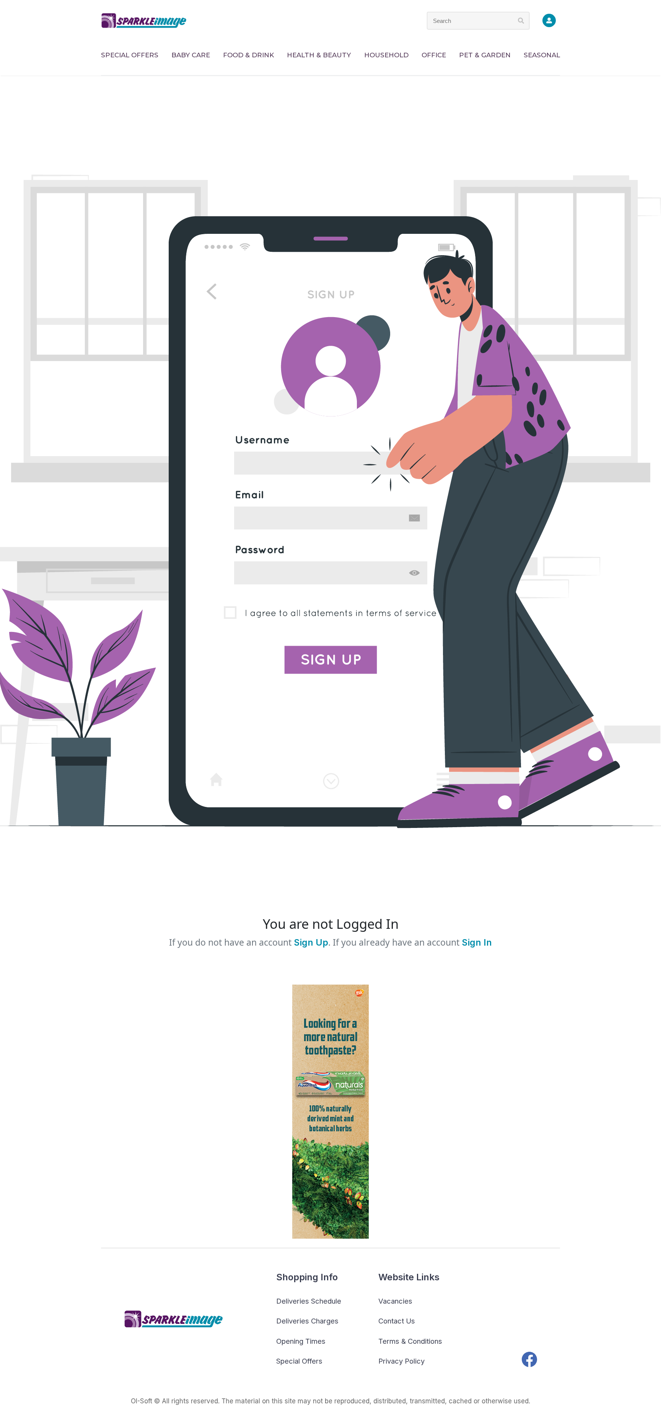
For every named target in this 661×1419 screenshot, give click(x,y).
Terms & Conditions (410, 1341)
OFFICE (434, 55)
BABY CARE (190, 55)
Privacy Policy (401, 1361)
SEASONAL (542, 55)
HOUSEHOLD (386, 55)
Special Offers (299, 1361)
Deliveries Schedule (308, 1301)
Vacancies (395, 1301)
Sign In (477, 942)
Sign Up (309, 942)
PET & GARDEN (485, 55)
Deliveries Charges (307, 1321)
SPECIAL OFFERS (129, 55)
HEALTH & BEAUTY (319, 55)
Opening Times (301, 1341)
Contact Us (396, 1321)
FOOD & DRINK (248, 55)
